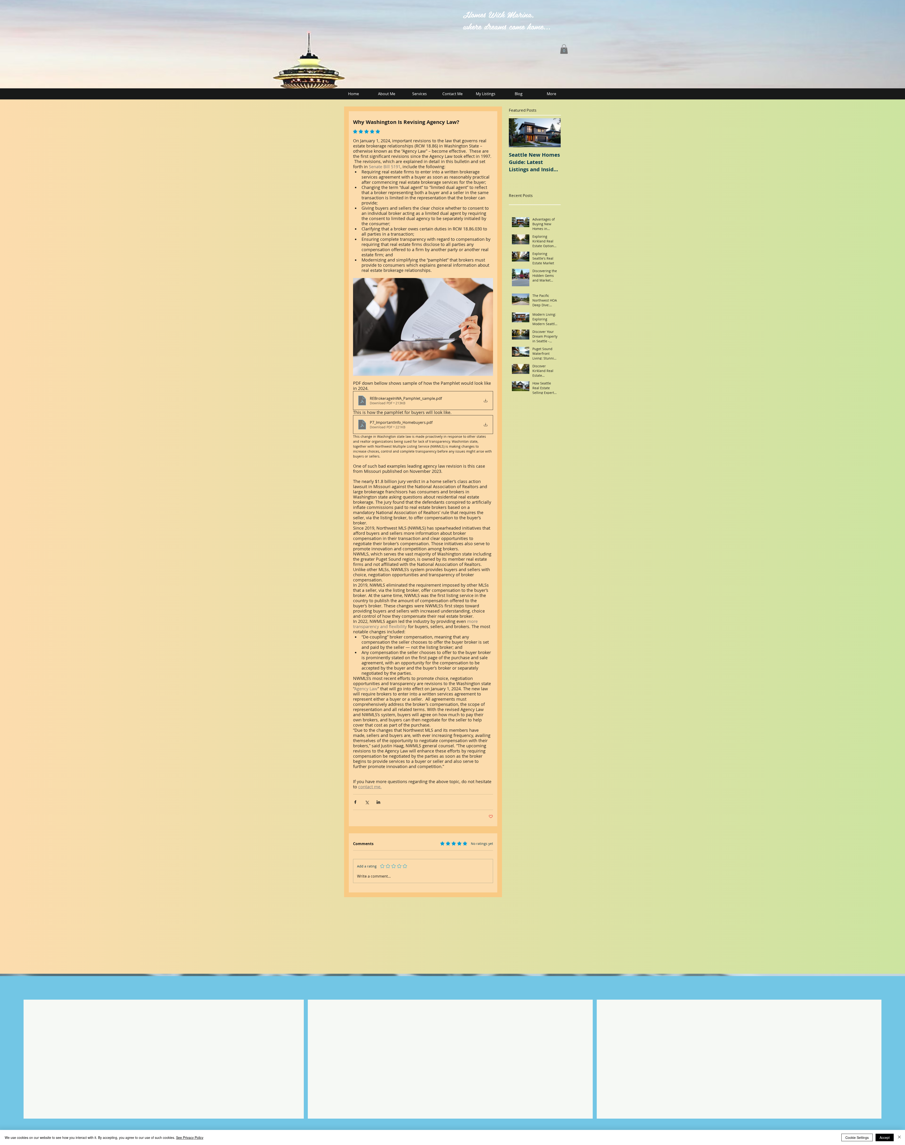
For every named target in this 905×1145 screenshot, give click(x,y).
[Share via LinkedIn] (378, 802)
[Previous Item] (516, 132)
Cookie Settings (857, 1137)
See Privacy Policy (189, 1137)
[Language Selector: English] (306, 13)
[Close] (899, 1137)
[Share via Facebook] (355, 802)
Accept (885, 1137)
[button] (564, 49)
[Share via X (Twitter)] (367, 802)
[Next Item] (553, 132)
